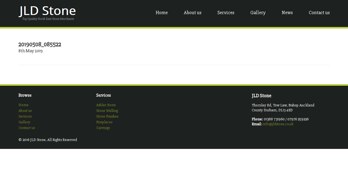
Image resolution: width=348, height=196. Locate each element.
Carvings (103, 127)
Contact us (319, 13)
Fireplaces (104, 122)
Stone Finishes (107, 116)
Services (225, 13)
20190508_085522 (39, 44)
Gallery (258, 13)
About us (192, 13)
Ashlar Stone (106, 105)
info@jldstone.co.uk (278, 124)
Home (162, 13)
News (287, 13)
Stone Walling (107, 110)
